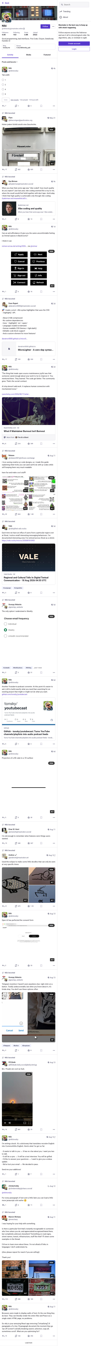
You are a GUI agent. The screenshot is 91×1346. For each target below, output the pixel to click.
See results (15, 100)
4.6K (4, 35)
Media (28, 55)
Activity (10, 55)
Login (74, 49)
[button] (17, 1099)
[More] (53, 105)
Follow (45, 26)
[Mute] (10, 1123)
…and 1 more (37, 668)
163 (14, 35)
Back (7, 3)
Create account (74, 43)
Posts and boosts (9, 62)
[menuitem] (17, 1099)
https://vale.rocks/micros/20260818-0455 (18, 540)
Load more (28, 1343)
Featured (47, 55)
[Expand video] (25, 1123)
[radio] (3, 80)
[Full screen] (29, 1123)
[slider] (17, 1119)
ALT (52, 164)
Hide (51, 130)
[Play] (5, 1123)
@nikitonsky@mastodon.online (12, 29)
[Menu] (53, 26)
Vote (5, 100)
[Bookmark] (41, 105)
